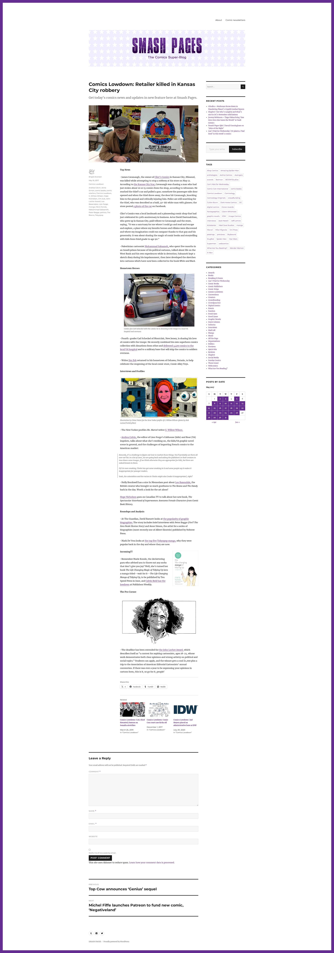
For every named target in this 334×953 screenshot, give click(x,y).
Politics (211, 344)
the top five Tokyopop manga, (160, 540)
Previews (212, 347)
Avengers (239, 175)
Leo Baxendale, (183, 482)
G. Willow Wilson (96, 196)
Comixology (230, 193)
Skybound (231, 234)
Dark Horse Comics (228, 202)
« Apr (214, 422)
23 (220, 413)
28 (209, 417)
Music (210, 336)
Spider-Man (222, 239)
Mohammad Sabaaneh (99, 210)
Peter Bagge (94, 212)
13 (242, 403)
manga (92, 207)
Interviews (212, 327)
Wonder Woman (237, 248)
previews (221, 234)
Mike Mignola (221, 230)
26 (237, 413)
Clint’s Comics (162, 177)
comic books (100, 190)
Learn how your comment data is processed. (152, 862)
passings (210, 234)
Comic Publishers (215, 286)
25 (231, 413)
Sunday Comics (214, 360)
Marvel (210, 230)
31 (225, 417)
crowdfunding (234, 198)
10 (226, 403)
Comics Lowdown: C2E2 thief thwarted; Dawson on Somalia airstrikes (132, 722)
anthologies (212, 175)
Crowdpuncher (214, 303)
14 (209, 408)
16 (220, 408)
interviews (211, 221)
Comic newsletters (235, 20)
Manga (211, 333)
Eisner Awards (228, 207)
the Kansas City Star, (144, 184)
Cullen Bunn (212, 202)
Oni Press (234, 230)
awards (210, 180)
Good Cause (213, 316)
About (218, 20)
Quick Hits (212, 349)
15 (215, 408)
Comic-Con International (217, 189)
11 (231, 403)
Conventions (213, 295)
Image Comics (234, 216)
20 (242, 408)
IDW (224, 216)
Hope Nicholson (128, 497)
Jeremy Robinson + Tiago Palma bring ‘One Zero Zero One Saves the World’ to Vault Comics (226, 120)
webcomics (223, 243)
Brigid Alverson (95, 177)
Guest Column (214, 322)
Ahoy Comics (212, 170)
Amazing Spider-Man (230, 170)
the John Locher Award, (171, 649)
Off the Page (213, 338)
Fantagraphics (213, 212)
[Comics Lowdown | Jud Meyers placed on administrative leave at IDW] (185, 709)
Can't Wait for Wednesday (218, 184)
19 (237, 408)
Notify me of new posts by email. (102, 853)
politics (103, 212)
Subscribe (237, 149)
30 (220, 417)
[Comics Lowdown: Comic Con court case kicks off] (159, 709)
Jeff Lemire (236, 221)
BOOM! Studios (231, 180)
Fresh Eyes (212, 314)
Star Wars (233, 239)
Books (210, 275)
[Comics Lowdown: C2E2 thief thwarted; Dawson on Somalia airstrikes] (132, 709)
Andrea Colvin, (129, 437)
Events (211, 308)
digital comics (213, 207)
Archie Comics (226, 175)
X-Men (210, 253)
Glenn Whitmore (229, 212)
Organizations (214, 341)
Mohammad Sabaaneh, (157, 246)
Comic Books (213, 284)
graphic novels (213, 216)
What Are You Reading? (217, 248)
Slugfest (210, 239)
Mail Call (211, 330)
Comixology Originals (216, 198)
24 (226, 413)
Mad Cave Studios (226, 225)
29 (214, 417)
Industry (211, 325)
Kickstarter (211, 225)
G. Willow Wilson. (174, 430)
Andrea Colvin (95, 188)
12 (237, 403)
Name (92, 811)
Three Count (213, 363)
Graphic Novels (214, 319)
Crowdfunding (214, 300)
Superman (211, 243)
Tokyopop (99, 215)
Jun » (237, 422)
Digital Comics (214, 306)
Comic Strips (213, 289)
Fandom (211, 311)
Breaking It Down (215, 278)
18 (231, 408)
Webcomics (213, 366)
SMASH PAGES (95, 941)
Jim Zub (133, 360)
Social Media (213, 358)
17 (226, 408)
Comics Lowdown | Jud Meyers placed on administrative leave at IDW (184, 722)
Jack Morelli (223, 221)
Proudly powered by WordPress (116, 941)
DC (240, 202)
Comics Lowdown (96, 184)
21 (209, 413)
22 (215, 413)
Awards (211, 273)
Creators (211, 297)
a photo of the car (142, 206)
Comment (95, 772)
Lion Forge (103, 204)
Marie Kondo (101, 207)
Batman (219, 180)
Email (93, 824)
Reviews (211, 352)
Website (93, 836)
